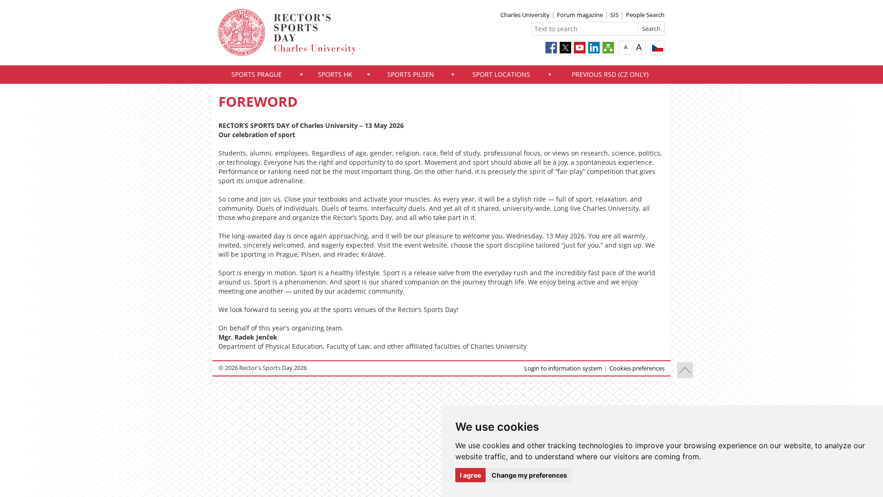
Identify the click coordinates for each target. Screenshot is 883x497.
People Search (645, 15)
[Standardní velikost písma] (625, 47)
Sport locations (501, 74)
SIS (614, 15)
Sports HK (335, 74)
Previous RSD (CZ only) (610, 74)
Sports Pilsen (410, 74)
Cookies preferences (637, 368)
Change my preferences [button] (529, 475)
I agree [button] (470, 475)
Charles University (525, 15)
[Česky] (657, 47)
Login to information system (563, 368)
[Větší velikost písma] (639, 47)
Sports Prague (256, 74)
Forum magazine (580, 15)
